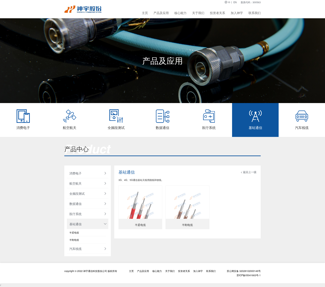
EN (235, 2)
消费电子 (75, 173)
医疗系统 (75, 214)
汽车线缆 (75, 248)
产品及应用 (161, 12)
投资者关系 (217, 12)
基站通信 (75, 224)
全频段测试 (77, 193)
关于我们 (198, 12)
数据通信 (75, 203)
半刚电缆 (74, 239)
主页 (145, 12)
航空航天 (75, 183)
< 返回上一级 (248, 172)
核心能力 (180, 12)
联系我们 (254, 12)
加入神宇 (237, 12)
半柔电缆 (74, 232)
